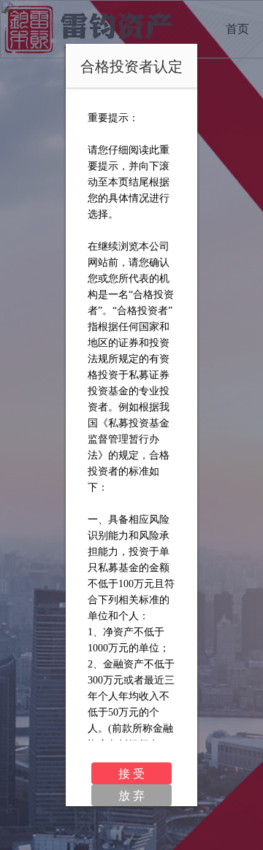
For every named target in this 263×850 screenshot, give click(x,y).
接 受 (131, 773)
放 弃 (131, 794)
